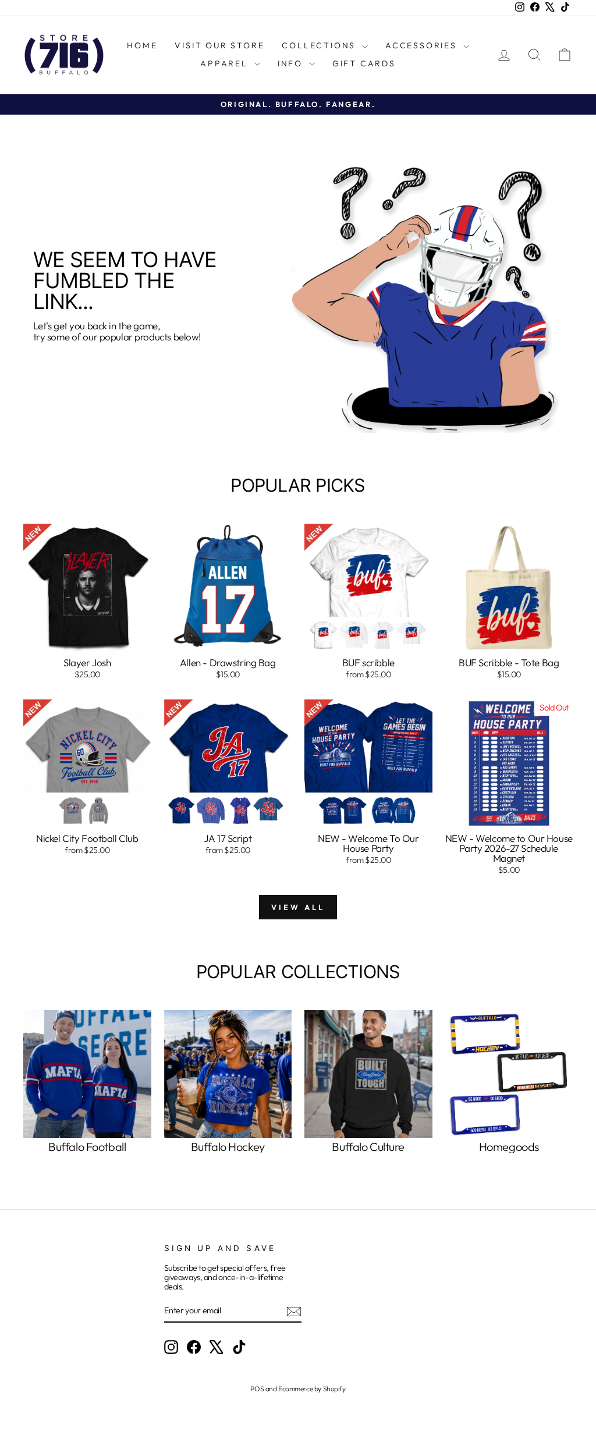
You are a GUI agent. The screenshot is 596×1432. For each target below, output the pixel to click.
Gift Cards (364, 63)
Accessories (422, 45)
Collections (320, 45)
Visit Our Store (219, 45)
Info (292, 63)
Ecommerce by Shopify (312, 1388)
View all (297, 907)
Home (142, 45)
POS (257, 1388)
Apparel (225, 63)
